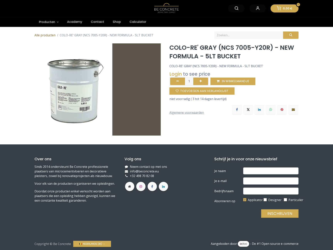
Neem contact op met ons (148, 167)
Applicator (255, 200)
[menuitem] (48, 22)
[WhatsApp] (270, 109)
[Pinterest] (282, 109)
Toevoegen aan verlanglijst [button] (204, 91)
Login (175, 74)
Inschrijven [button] (279, 213)
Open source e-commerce (280, 244)
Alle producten (45, 35)
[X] (248, 109)
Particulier (295, 200)
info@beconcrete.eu (144, 171)
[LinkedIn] (259, 109)
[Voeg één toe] (200, 81)
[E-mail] (293, 109)
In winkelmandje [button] (235, 81)
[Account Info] (257, 8)
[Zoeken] (291, 35)
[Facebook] (237, 109)
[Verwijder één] (177, 81)
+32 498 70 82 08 (142, 176)
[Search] (236, 8)
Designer (275, 200)
